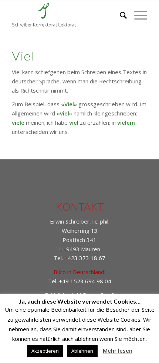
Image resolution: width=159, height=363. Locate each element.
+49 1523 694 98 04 (85, 281)
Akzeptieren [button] (45, 351)
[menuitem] (119, 15)
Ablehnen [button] (82, 351)
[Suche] (119, 15)
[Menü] (137, 15)
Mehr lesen (117, 350)
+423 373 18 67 (84, 258)
